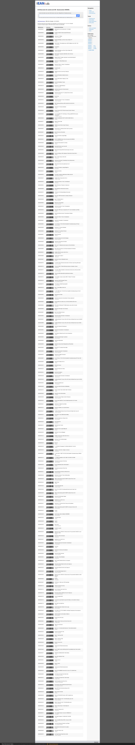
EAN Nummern (92, 13)
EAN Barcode (92, 18)
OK (47, 744)
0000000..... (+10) (91, 45)
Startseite (96, 742)
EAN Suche (91, 11)
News (90, 30)
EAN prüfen (91, 22)
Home (90, 10)
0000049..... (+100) (92, 47)
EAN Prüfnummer (92, 21)
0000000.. (90, 39)
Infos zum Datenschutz (53, 744)
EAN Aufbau (91, 19)
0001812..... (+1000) (92, 48)
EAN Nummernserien (41, 21)
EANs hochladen (92, 28)
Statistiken (91, 29)
